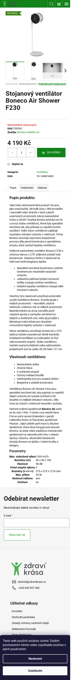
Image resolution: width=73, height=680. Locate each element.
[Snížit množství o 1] (12, 152)
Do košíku (53, 152)
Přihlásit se (17, 534)
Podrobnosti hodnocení (52, 83)
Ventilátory (42, 172)
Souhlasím (35, 670)
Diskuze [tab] (42, 187)
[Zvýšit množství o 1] (30, 152)
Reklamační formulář (24, 629)
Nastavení (35, 658)
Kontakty (17, 611)
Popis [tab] (13, 187)
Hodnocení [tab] (27, 187)
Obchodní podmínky (23, 617)
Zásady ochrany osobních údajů (30, 623)
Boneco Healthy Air (28, 132)
